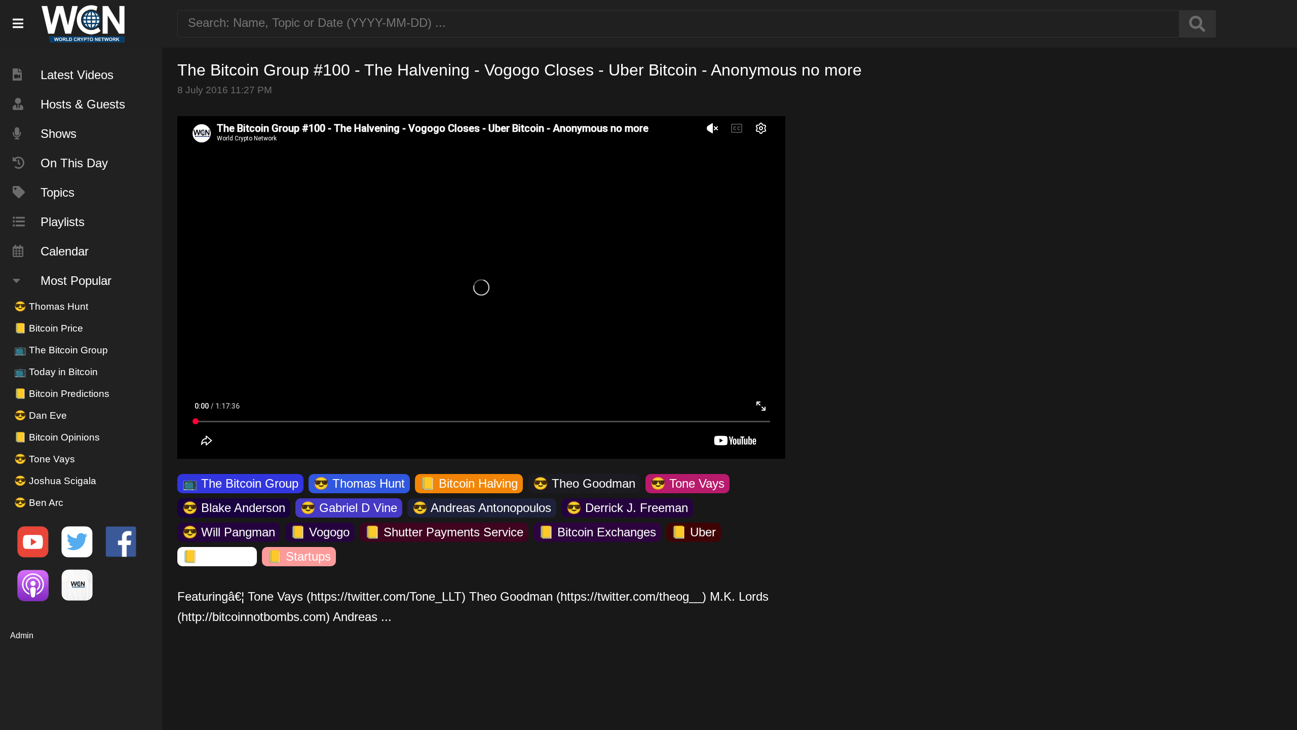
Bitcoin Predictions (61, 393)
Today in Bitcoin (56, 372)
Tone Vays (44, 459)
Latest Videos (77, 75)
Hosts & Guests (83, 104)
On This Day (74, 163)
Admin (21, 635)
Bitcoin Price (48, 328)
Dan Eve (40, 415)
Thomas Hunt (51, 306)
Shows (59, 133)
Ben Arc (38, 502)
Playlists (63, 222)
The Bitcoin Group (61, 350)
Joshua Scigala (55, 481)
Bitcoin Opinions (57, 437)
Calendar (65, 251)
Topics (57, 192)
